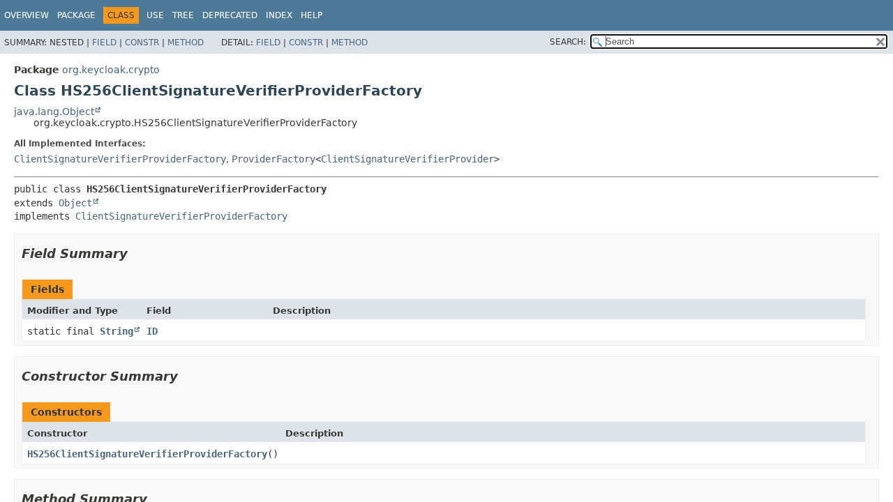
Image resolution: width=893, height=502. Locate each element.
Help (311, 15)
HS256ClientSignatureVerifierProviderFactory (147, 453)
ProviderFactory (273, 159)
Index (279, 15)
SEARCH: (568, 42)
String (116, 331)
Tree (183, 15)
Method (185, 42)
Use (155, 15)
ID (152, 331)
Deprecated (229, 15)
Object (75, 202)
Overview (26, 15)
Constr (142, 42)
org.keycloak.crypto (111, 69)
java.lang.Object (54, 111)
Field (104, 42)
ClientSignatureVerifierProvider (407, 159)
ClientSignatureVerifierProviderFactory (120, 159)
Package (76, 15)
